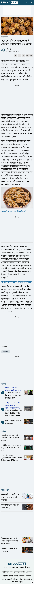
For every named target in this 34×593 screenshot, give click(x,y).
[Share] (15, 55)
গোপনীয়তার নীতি (7, 572)
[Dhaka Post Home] (17, 564)
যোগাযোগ (29, 572)
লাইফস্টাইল (4, 37)
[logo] (9, 2)
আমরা (16, 576)
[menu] (31, 2)
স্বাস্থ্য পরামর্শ (5, 352)
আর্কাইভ (22, 576)
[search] (27, 2)
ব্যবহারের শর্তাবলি (19, 572)
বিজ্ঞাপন (28, 576)
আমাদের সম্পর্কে (8, 576)
